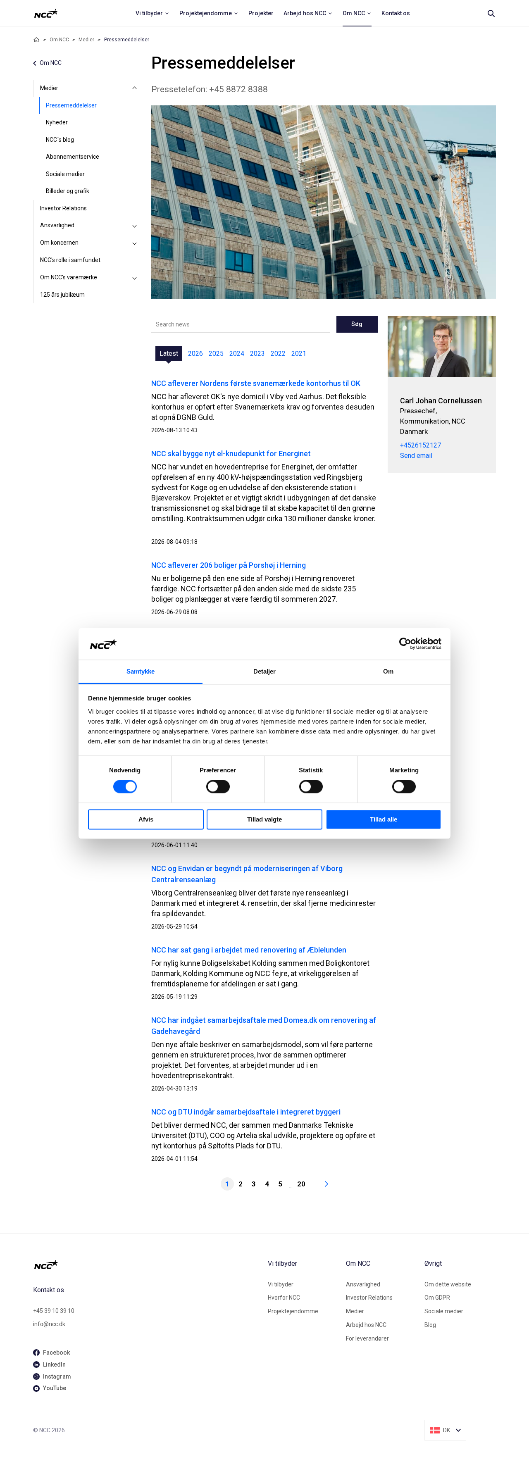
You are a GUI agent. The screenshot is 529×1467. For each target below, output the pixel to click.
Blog (430, 1325)
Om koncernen (59, 242)
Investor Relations (63, 208)
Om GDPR (437, 1297)
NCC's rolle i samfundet (70, 260)
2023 (257, 353)
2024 (236, 353)
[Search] (491, 13)
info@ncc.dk (49, 1324)
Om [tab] (388, 671)
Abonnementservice (72, 156)
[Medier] (134, 88)
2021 (298, 353)
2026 (195, 353)
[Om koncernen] (134, 243)
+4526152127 (420, 445)
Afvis (145, 819)
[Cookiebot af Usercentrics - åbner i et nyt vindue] (405, 644)
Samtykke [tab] (140, 671)
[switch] (218, 786)
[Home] (36, 39)
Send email (416, 456)
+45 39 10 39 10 (53, 1310)
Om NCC (59, 40)
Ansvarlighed (57, 225)
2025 (216, 353)
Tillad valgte (264, 819)
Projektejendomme (293, 1311)
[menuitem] (152, 13)
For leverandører (367, 1338)
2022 (278, 353)
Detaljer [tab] (264, 671)
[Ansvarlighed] (134, 225)
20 (301, 1184)
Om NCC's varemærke (68, 277)
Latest (169, 353)
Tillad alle (383, 819)
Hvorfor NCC (284, 1297)
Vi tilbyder (280, 1284)
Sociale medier (65, 174)
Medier (86, 40)
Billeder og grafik (67, 191)
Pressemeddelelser (71, 105)
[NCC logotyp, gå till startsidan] (147, 1264)
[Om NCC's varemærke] (134, 277)
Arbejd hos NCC (366, 1325)
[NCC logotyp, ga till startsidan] (46, 13)
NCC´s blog (60, 139)
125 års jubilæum (62, 294)
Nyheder (57, 122)
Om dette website (447, 1284)
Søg (356, 324)
